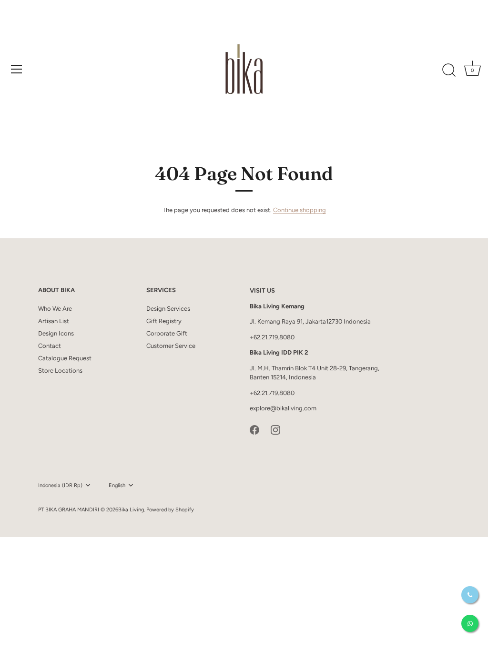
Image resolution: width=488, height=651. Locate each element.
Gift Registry (164, 321)
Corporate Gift (166, 333)
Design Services (168, 308)
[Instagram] (275, 429)
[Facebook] (254, 429)
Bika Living (131, 510)
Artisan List (53, 321)
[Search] (448, 70)
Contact (49, 345)
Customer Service (170, 345)
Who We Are (55, 308)
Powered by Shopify (170, 510)
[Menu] (16, 69)
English (117, 485)
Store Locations (60, 370)
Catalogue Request (65, 358)
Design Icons (56, 333)
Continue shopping (299, 210)
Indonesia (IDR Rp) (60, 485)
